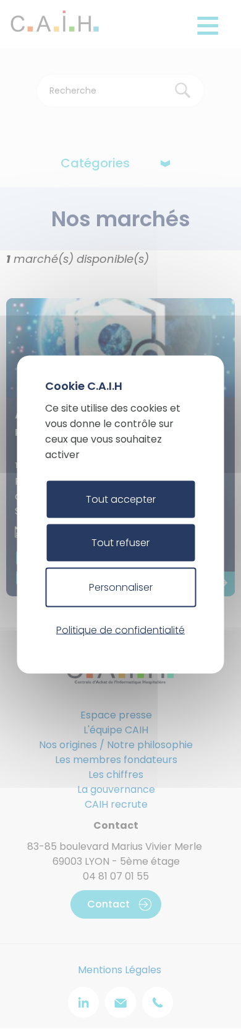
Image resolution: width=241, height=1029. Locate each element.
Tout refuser (120, 543)
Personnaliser (121, 587)
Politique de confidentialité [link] (120, 629)
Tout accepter (121, 499)
